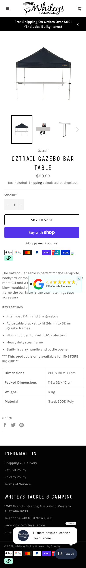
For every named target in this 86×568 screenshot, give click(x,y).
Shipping (35, 183)
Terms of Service (17, 484)
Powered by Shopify (47, 546)
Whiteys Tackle (33, 525)
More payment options (42, 243)
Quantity (10, 194)
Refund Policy (15, 470)
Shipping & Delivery (20, 463)
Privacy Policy (15, 477)
